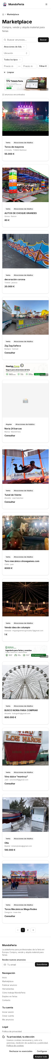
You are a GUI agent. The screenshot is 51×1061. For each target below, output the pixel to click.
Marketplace (7, 981)
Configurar (42, 1051)
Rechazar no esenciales (20, 1051)
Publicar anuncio (9, 985)
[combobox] (14, 46)
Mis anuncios (8, 1019)
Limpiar (10, 72)
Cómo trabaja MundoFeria (13, 992)
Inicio (4, 977)
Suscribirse (42, 964)
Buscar (43, 40)
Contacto (6, 1000)
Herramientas (8, 989)
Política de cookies (15, 1045)
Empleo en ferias (9, 996)
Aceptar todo (41, 1056)
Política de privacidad (12, 1031)
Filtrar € (43, 66)
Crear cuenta (8, 1016)
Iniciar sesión (8, 1012)
